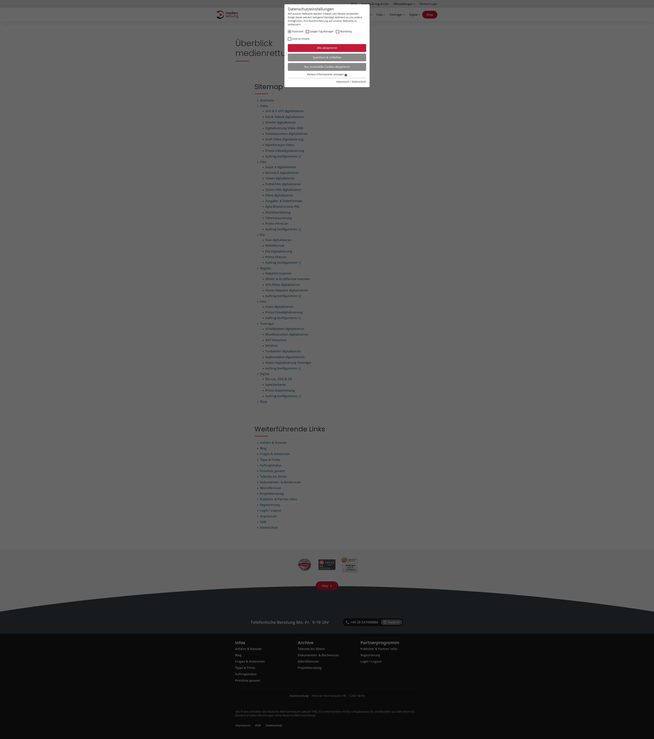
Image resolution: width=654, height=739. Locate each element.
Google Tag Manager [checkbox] (321, 31)
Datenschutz (359, 81)
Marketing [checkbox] (346, 31)
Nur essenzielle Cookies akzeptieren (327, 67)
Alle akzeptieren (327, 48)
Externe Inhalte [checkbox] (300, 38)
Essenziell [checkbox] (297, 31)
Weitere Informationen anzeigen (326, 74)
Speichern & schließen (327, 57)
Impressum (342, 81)
